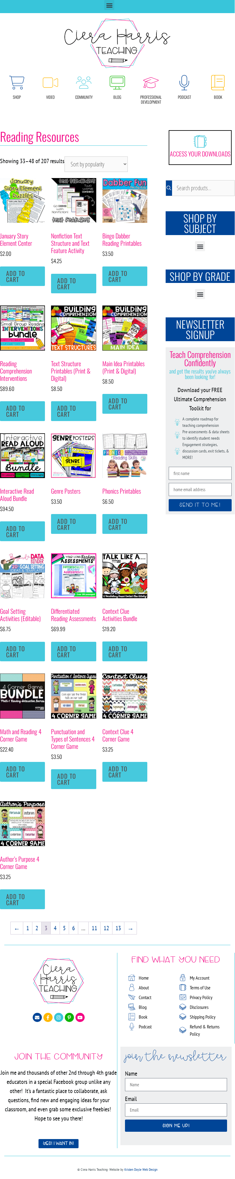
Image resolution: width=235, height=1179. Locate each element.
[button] (109, 5)
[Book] (218, 82)
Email (131, 1099)
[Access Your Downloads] (200, 141)
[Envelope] (37, 1017)
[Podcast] (184, 82)
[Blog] (117, 82)
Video (50, 97)
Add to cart (15, 276)
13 (118, 928)
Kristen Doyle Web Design (140, 1169)
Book (218, 97)
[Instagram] (58, 1017)
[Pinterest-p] (69, 1017)
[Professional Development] (151, 82)
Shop (17, 97)
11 (94, 928)
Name (131, 1073)
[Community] (83, 82)
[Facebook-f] (48, 1017)
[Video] (50, 82)
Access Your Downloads (200, 153)
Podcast (184, 97)
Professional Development (151, 99)
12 (106, 928)
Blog (117, 97)
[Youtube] (80, 1017)
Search (169, 188)
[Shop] (16, 82)
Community (84, 97)
